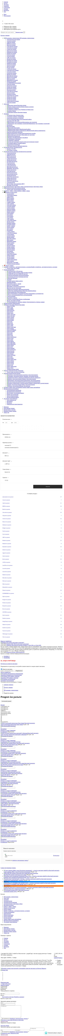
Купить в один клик (18, 1020)
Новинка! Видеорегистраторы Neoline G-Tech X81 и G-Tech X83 (24, 645)
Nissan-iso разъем (6, 590)
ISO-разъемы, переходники (11, 896)
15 (61, 596)
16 (61, 559)
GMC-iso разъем (6, 537)
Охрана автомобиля (9, 912)
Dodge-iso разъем (6, 528)
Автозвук (6, 899)
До (12, 422)
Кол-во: (3, 993)
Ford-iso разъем (5, 531)
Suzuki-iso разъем (6, 627)
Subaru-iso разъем (6, 624)
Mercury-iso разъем (6, 581)
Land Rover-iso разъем (7, 565)
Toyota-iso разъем (6, 630)
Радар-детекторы (8, 916)
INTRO (7, 437)
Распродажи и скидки (9, 409)
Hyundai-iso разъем (6, 546)
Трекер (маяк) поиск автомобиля (12, 919)
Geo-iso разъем (5, 534)
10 (61, 506)
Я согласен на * (17, 860)
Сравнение (12, 730)
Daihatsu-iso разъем (6, 524)
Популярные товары (9, 408)
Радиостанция (7, 917)
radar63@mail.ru (58, 957)
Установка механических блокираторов (11, 675)
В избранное (4, 731)
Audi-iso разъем (5, 503)
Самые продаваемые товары (8, 867)
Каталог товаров (5, 35)
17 (61, 496)
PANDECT (7, 656)
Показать (16, 486)
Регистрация (7, 15)
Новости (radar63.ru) (6, 641)
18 (61, 590)
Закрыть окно (19, 32)
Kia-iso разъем (5, 559)
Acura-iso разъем (6, 500)
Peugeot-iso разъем (6, 599)
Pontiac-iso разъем (6, 602)
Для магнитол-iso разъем (7, 496)
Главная (6, 2)
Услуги (5, 3)
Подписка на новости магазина (9, 663)
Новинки (6, 407)
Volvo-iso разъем (6, 637)
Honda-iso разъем (6, 540)
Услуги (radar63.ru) (6, 672)
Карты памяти (7, 909)
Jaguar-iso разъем (6, 552)
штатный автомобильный (11, 447)
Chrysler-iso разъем (6, 515)
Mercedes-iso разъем (6, 577)
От (3, 422)
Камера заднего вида (9, 908)
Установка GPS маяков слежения (9, 677)
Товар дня (6, 412)
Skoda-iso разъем (6, 618)
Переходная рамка (8, 915)
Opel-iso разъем (5, 596)
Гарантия (6, 6)
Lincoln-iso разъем (6, 571)
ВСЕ (7, 455)
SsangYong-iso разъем (7, 621)
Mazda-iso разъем (6, 574)
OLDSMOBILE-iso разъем (8, 593)
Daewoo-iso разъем (6, 521)
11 (61, 503)
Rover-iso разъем (6, 609)
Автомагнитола (8, 901)
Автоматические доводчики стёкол (13, 903)
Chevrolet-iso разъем (7, 512)
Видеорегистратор (9, 905)
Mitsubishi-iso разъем (7, 587)
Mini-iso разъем (5, 584)
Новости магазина (7, 669)
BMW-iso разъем (6, 506)
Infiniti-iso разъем (6, 549)
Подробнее (3, 729)
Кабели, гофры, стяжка (10, 906)
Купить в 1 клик (5, 730)
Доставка (6, 4)
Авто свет (6, 898)
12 (6, 480)
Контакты (6, 10)
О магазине (7, 7)
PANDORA (7, 657)
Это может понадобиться (10, 922)
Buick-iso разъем (6, 509)
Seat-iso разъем (5, 615)
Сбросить (48, 486)
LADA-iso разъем (6, 562)
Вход (5, 14)
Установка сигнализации (7, 680)
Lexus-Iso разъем (6, 568)
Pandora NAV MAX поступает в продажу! (18, 644)
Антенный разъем (6, 701)
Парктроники (7, 913)
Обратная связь (5, 982)
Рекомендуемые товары (10, 411)
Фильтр (3, 705)
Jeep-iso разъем (5, 556)
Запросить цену (14, 1033)
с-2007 (7, 464)
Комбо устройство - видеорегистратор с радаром (17, 910)
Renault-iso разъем (6, 605)
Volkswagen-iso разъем (7, 633)
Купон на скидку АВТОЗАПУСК (15, 652)
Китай (7, 472)
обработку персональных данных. (20, 860)
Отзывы (6, 9)
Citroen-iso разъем (6, 518)
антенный (8, 445)
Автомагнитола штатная (10, 902)
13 (61, 531)
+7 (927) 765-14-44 (5, 983)
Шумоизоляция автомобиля (11, 920)
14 (61, 633)
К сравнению (13, 760)
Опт (5, 11)
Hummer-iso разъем (6, 543)
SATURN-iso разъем (6, 612)
